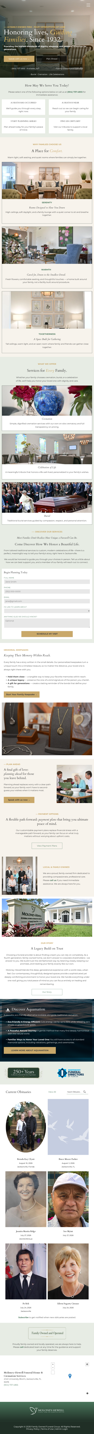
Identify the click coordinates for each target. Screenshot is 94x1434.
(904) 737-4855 (18, 68)
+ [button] (52, 1364)
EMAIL (6, 597)
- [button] (52, 1367)
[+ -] (70, 1378)
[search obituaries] (85, 1092)
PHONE (7, 587)
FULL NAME (9, 578)
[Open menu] (88, 5)
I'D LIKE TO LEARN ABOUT (15, 607)
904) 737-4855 (11, 1385)
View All (52, 1092)
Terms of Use (47, 1429)
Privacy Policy (32, 1429)
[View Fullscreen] (52, 1372)
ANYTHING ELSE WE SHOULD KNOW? (20, 617)
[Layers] (87, 1364)
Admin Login (61, 1429)
